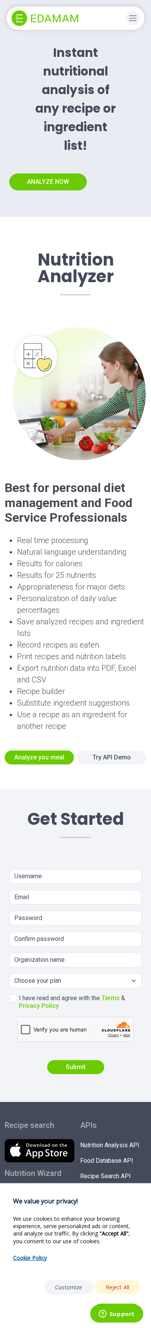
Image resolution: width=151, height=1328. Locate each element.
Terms (110, 998)
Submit (76, 1067)
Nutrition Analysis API (109, 1145)
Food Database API (106, 1160)
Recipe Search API (105, 1176)
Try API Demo (112, 757)
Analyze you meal (39, 757)
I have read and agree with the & (72, 1001)
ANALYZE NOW (48, 181)
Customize (68, 1287)
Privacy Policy (39, 1005)
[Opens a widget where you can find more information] (116, 1314)
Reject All (118, 1287)
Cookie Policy (30, 1257)
